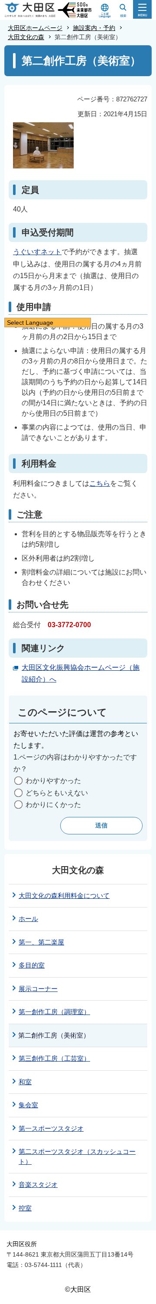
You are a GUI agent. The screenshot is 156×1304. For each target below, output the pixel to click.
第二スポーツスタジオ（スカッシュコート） (77, 1156)
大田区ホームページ (35, 27)
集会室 (28, 1105)
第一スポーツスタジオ (51, 1128)
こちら (99, 483)
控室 (25, 1208)
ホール (28, 918)
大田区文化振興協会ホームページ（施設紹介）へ (81, 673)
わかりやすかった (53, 780)
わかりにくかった (53, 804)
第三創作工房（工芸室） (54, 1058)
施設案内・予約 (94, 27)
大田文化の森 (26, 37)
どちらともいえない (57, 793)
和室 (25, 1082)
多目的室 (32, 965)
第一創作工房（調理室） (54, 1011)
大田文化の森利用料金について (64, 895)
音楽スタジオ (38, 1184)
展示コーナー (38, 988)
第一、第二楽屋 (41, 942)
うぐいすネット (37, 251)
